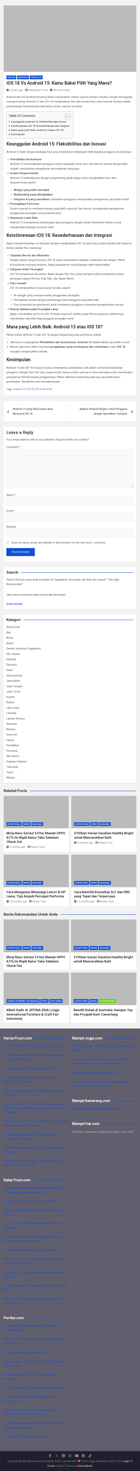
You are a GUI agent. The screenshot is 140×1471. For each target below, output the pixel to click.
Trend (9, 772)
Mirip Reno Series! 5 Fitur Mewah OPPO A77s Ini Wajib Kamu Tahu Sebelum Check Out (35, 837)
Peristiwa (11, 750)
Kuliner (10, 702)
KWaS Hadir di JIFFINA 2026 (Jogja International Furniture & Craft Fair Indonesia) (32, 1014)
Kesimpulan (18, 134)
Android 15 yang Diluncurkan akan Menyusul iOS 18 (33, 411)
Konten (11, 77)
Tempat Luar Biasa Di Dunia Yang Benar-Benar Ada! (34, 1388)
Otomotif (11, 734)
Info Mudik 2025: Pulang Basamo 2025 (26, 1436)
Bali (8, 632)
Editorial (11, 659)
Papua (10, 740)
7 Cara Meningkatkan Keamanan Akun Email (30, 1068)
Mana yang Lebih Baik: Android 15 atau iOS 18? (37, 130)
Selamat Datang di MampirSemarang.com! (97, 1108)
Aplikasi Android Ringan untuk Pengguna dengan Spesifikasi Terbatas (103, 411)
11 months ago (86, 901)
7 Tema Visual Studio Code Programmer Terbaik (32, 1046)
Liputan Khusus (15, 718)
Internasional (14, 675)
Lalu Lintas (12, 707)
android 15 (19, 389)
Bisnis (9, 643)
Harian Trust (38, 846)
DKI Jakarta (13, 654)
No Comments (61, 90)
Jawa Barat (13, 680)
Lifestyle (11, 713)
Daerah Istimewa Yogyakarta (23, 648)
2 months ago (18, 846)
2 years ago (16, 90)
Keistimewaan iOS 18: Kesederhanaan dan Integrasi (40, 125)
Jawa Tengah (14, 686)
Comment (13, 447)
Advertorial (12, 627)
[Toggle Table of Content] (65, 116)
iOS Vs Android (43, 389)
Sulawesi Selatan (16, 761)
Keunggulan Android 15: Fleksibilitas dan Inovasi (38, 121)
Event (9, 670)
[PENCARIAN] (14, 604)
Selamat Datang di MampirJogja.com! (94, 1072)
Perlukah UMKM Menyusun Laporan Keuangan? (32, 1250)
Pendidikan (12, 745)
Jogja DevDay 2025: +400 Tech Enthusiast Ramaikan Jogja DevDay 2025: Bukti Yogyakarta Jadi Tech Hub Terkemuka (35, 1108)
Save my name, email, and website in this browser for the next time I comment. (58, 542)
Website (11, 526)
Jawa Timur (13, 691)
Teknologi (36, 77)
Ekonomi (11, 664)
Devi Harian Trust (38, 90)
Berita (9, 637)
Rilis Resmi (12, 756)
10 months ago (18, 901)
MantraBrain (85, 1466)
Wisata (10, 777)
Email (10, 511)
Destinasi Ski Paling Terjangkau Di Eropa (27, 1352)
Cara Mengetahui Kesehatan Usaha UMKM (29, 1201)
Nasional (23, 77)
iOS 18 (30, 389)
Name (10, 495)
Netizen (10, 729)
